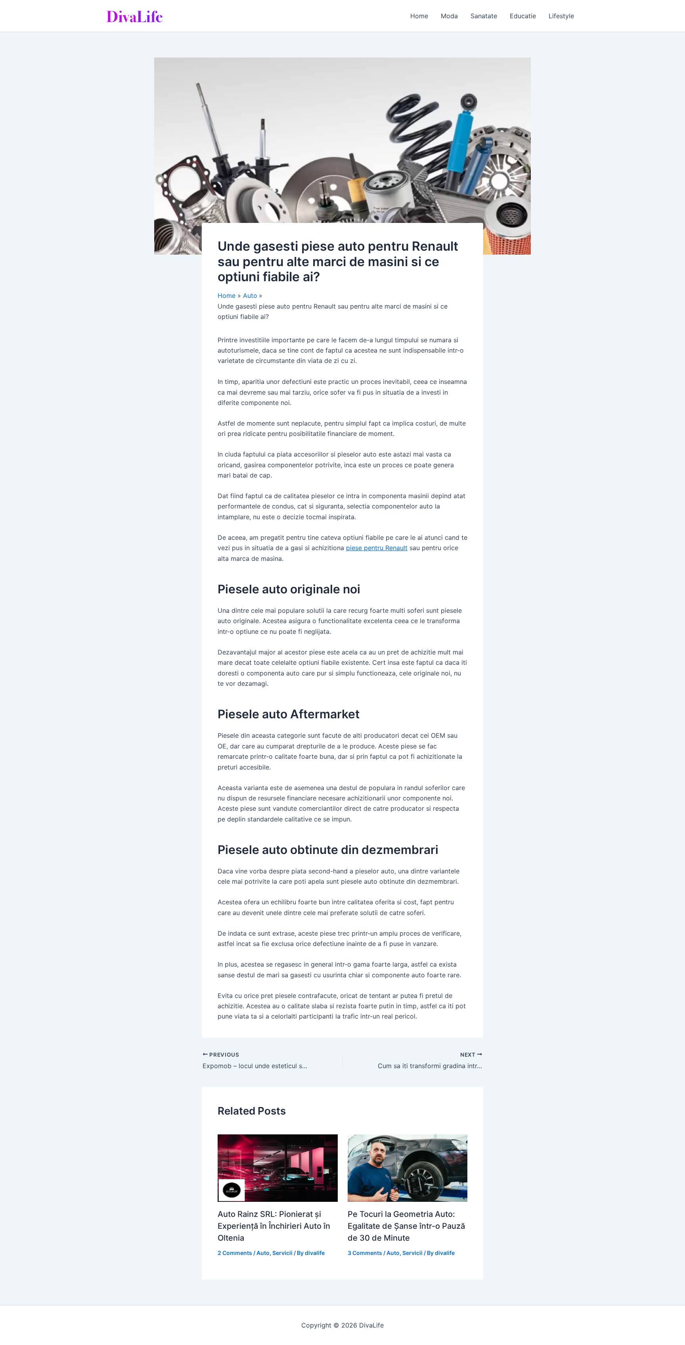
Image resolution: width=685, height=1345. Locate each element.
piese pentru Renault (377, 548)
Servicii (282, 1252)
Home (419, 16)
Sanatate (484, 16)
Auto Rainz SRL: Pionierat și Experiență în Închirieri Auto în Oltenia (274, 1226)
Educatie (523, 16)
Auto (263, 1252)
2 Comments (235, 1252)
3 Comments (365, 1252)
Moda (449, 16)
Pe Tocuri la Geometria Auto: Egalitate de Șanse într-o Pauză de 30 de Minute (406, 1226)
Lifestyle (561, 16)
